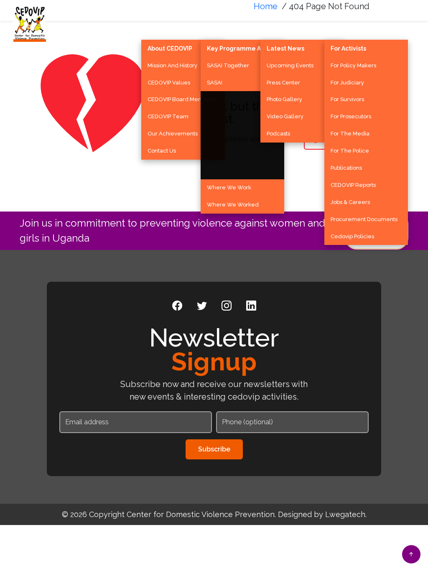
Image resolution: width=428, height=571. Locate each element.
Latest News (285, 48)
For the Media (350, 133)
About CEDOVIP (170, 48)
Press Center (283, 82)
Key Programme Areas (240, 48)
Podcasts (278, 133)
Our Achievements (173, 133)
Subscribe (214, 449)
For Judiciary (347, 82)
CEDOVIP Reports (353, 185)
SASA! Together (228, 65)
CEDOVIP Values (169, 82)
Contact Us (162, 151)
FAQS (394, 26)
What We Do (228, 26)
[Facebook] (177, 306)
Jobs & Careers (350, 202)
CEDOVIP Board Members (181, 99)
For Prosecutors (351, 116)
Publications (346, 168)
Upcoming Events (290, 65)
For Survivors (347, 99)
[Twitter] (202, 306)
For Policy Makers (353, 65)
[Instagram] (227, 306)
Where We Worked (233, 204)
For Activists (348, 48)
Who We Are (168, 26)
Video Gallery (285, 116)
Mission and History (172, 65)
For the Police (350, 151)
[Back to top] (411, 554)
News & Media (290, 26)
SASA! (214, 82)
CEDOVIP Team (168, 116)
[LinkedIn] (251, 306)
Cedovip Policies (352, 236)
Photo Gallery (284, 99)
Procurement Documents (364, 219)
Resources (349, 26)
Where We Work (229, 187)
